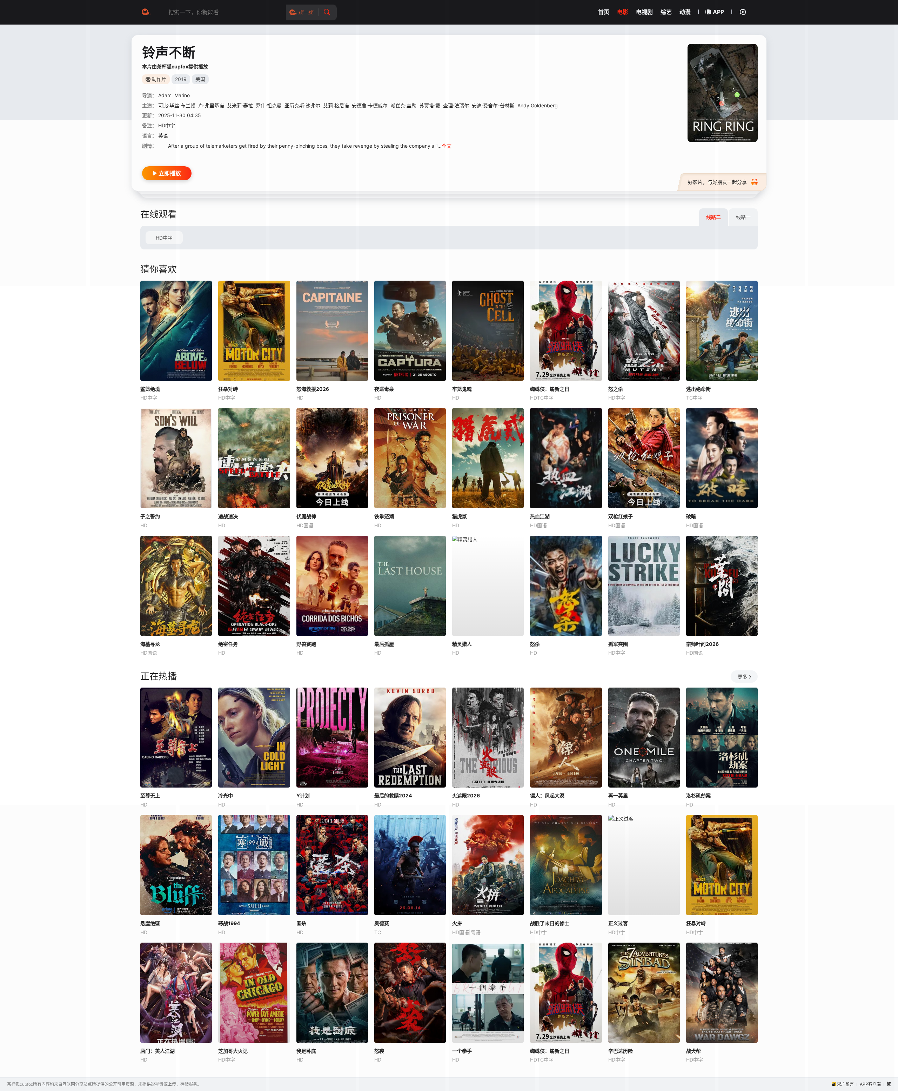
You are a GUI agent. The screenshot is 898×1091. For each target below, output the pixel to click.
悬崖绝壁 (150, 923)
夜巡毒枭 (384, 389)
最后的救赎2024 (393, 795)
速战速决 (228, 516)
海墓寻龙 (150, 644)
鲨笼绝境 (150, 389)
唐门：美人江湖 (157, 1051)
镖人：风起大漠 (547, 795)
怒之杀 (615, 389)
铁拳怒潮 (384, 516)
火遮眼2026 (466, 795)
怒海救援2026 (312, 389)
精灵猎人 (462, 644)
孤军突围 (618, 644)
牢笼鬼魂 (462, 389)
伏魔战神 (306, 516)
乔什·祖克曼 (269, 105)
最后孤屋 (384, 644)
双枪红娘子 (620, 516)
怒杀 (535, 644)
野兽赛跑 (306, 644)
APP (718, 11)
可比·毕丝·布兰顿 (176, 105)
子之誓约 (150, 516)
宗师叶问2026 (702, 644)
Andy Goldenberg (537, 105)
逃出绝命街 (698, 389)
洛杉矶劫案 (698, 795)
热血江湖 (540, 516)
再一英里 (618, 795)
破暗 (691, 516)
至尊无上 (150, 795)
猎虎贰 (459, 516)
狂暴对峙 (228, 389)
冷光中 (225, 795)
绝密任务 (228, 644)
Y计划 (303, 795)
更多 (743, 677)
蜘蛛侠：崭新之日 (549, 389)
